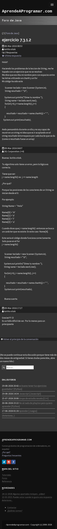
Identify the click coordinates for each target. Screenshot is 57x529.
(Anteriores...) (8, 415)
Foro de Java (12, 33)
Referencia (7, 481)
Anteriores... (7, 500)
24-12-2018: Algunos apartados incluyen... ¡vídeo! (23, 494)
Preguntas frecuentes (11, 455)
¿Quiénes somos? (14, 511)
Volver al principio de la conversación (20, 339)
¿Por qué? (6, 452)
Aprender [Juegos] (28, 410)
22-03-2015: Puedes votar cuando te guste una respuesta (27, 497)
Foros (4, 478)
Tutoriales (6, 475)
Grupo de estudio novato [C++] (34, 398)
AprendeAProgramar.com (27, 11)
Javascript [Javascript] (30, 393)
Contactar (11, 507)
